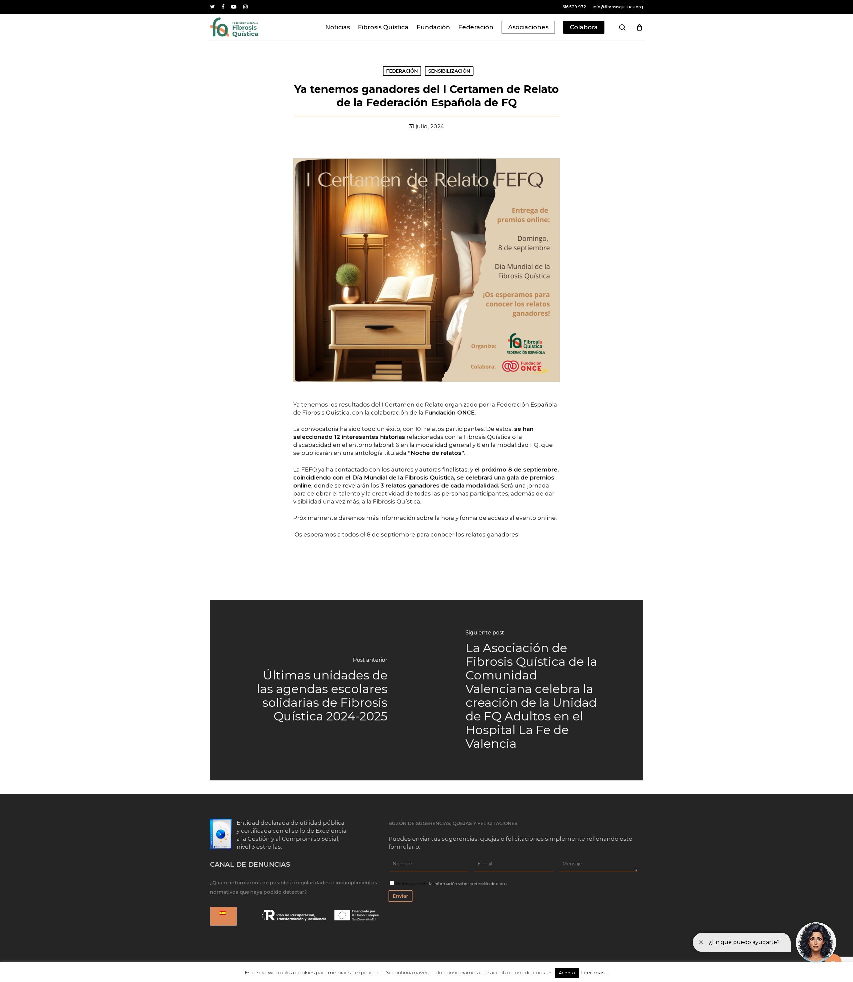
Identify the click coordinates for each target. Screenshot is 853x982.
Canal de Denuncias (250, 864)
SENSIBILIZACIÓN (449, 71)
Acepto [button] (567, 972)
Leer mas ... (594, 972)
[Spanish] (222, 916)
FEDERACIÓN (402, 71)
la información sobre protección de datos (467, 883)
